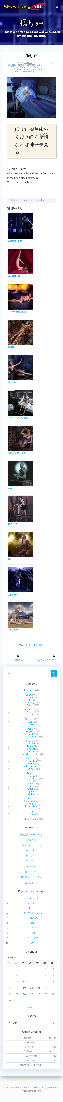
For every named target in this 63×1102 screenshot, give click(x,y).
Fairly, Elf (31, 808)
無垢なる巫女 (31, 882)
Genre (16, 67)
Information (30, 690)
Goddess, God (31, 800)
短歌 (30, 645)
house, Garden (31, 778)
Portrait (11, 69)
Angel (32, 803)
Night (30, 733)
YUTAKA (28, 62)
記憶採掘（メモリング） (31, 834)
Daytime (30, 731)
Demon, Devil (31, 806)
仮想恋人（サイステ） (31, 877)
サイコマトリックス (31, 845)
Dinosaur (31, 816)
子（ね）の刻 (33, 918)
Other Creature (31, 818)
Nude (39, 64)
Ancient (31, 748)
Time (28, 728)
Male (31, 714)
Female (20, 64)
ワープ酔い (31, 861)
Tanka (18, 69)
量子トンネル (31, 871)
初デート (33, 908)
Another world (30, 753)
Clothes (30, 724)
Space (31, 791)
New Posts (33, 898)
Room (37, 67)
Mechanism (30, 64)
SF (11, 67)
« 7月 (30, 1007)
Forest (31, 786)
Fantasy (30, 702)
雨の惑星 (31, 866)
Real (31, 697)
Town (31, 775)
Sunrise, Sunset (31, 736)
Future (23, 67)
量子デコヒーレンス (33, 913)
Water (31, 793)
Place (39, 69)
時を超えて (31, 855)
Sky (31, 781)
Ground (31, 788)
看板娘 (33, 922)
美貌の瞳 (31, 839)
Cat (31, 811)
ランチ (33, 927)
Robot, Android (31, 766)
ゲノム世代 (31, 850)
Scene (25, 69)
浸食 (33, 932)
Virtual (31, 751)
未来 (35, 645)
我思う (33, 942)
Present (31, 743)
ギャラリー (33, 903)
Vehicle (31, 763)
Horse (32, 813)
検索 (53, 674)
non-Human (29, 798)
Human (29, 67)
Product (32, 69)
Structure (31, 768)
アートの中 (33, 937)
